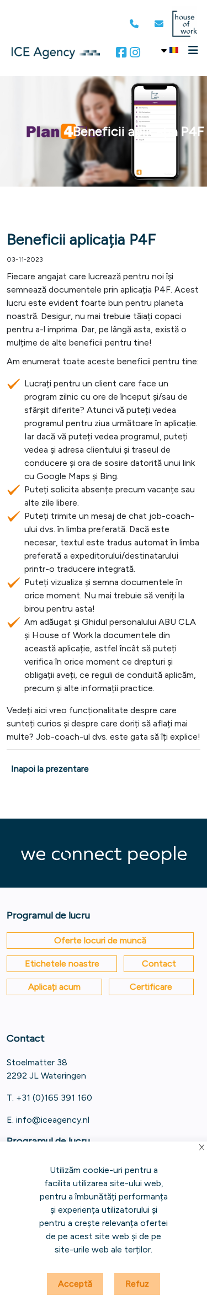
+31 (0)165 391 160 (54, 1097)
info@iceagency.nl (52, 1119)
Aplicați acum (54, 986)
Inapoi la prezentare (50, 768)
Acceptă (75, 1283)
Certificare (151, 986)
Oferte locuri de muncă (100, 940)
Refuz (137, 1283)
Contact (159, 963)
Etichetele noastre (62, 963)
